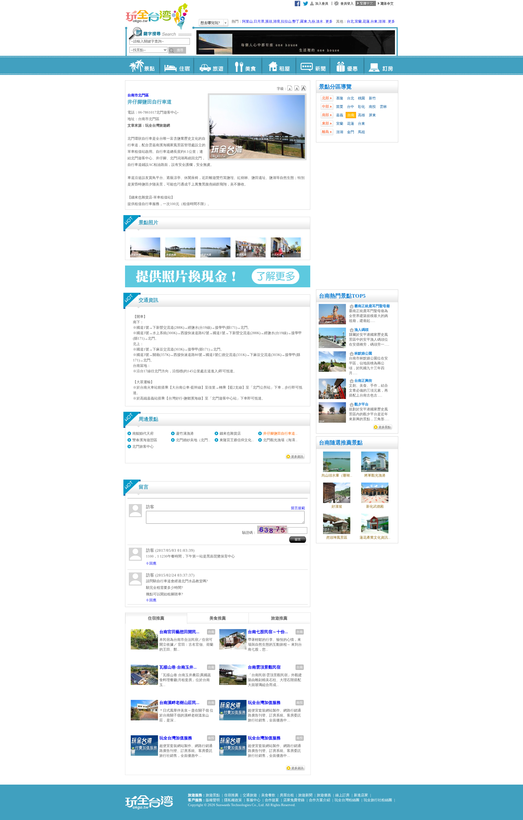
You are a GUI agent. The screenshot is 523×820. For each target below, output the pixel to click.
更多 (329, 21)
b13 (297, 88)
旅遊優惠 (324, 795)
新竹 (372, 98)
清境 (276, 21)
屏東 (372, 115)
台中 (350, 107)
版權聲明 (213, 800)
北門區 (143, 95)
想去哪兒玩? (210, 23)
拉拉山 (286, 21)
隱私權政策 (233, 800)
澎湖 (381, 21)
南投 (372, 107)
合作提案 (272, 800)
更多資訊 (297, 456)
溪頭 (268, 21)
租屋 (279, 65)
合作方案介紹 (319, 800)
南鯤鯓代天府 (143, 433)
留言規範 (298, 508)
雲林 (383, 107)
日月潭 (259, 21)
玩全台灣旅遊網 (156, 16)
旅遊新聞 (305, 795)
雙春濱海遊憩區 (144, 440)
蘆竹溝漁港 (185, 433)
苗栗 (339, 107)
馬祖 (361, 132)
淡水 (319, 21)
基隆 (339, 98)
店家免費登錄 (294, 800)
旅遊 (210, 65)
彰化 (361, 107)
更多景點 (385, 427)
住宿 (176, 65)
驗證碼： (249, 533)
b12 (290, 88)
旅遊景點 (213, 795)
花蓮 (366, 21)
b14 (303, 88)
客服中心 (253, 800)
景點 (142, 65)
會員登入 (347, 3)
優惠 (347, 65)
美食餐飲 (268, 795)
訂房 (381, 65)
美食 (244, 65)
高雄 (361, 115)
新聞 (313, 65)
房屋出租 (287, 795)
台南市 (132, 95)
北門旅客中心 (143, 446)
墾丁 (295, 21)
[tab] (156, 618)
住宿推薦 (231, 795)
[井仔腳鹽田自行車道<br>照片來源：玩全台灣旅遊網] (145, 256)
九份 (311, 21)
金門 (350, 132)
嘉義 (339, 115)
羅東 (303, 21)
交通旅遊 (250, 795)
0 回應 (151, 563)
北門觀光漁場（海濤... (280, 440)
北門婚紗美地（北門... (193, 440)
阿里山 (247, 21)
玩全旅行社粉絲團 (378, 800)
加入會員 (321, 3)
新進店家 (361, 795)
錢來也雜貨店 (230, 433)
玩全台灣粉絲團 (347, 800)
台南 (350, 115)
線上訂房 (342, 795)
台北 (350, 21)
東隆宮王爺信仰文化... (237, 440)
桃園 (361, 98)
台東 (374, 21)
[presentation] (156, 618)
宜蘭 (358, 21)
